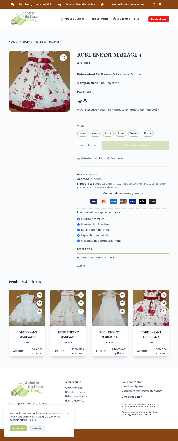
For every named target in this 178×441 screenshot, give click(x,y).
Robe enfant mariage (136, 184)
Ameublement (100, 19)
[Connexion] (166, 4)
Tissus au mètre (74, 19)
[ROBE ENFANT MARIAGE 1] (27, 308)
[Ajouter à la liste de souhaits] (39, 295)
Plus (137, 19)
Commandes (73, 387)
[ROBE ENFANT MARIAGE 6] (110, 308)
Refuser (36, 428)
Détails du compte (77, 392)
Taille (80, 126)
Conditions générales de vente (142, 390)
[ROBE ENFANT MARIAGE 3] (68, 308)
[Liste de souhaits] (160, 4)
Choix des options (36, 351)
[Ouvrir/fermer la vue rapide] (39, 311)
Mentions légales (132, 386)
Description (84, 249)
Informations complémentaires (96, 257)
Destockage (159, 19)
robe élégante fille (107, 184)
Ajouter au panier (135, 145)
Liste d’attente (74, 400)
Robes (98, 179)
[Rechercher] (154, 4)
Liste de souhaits (76, 396)
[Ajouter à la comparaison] (39, 303)
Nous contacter (132, 382)
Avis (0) (81, 266)
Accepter (18, 428)
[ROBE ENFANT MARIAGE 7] (151, 308)
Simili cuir (123, 19)
